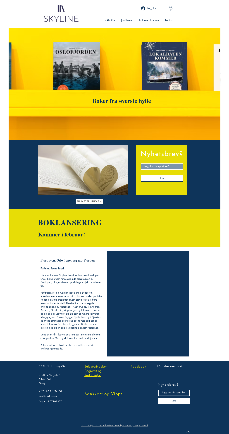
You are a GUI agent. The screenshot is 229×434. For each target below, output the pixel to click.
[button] (171, 8)
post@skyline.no (48, 395)
